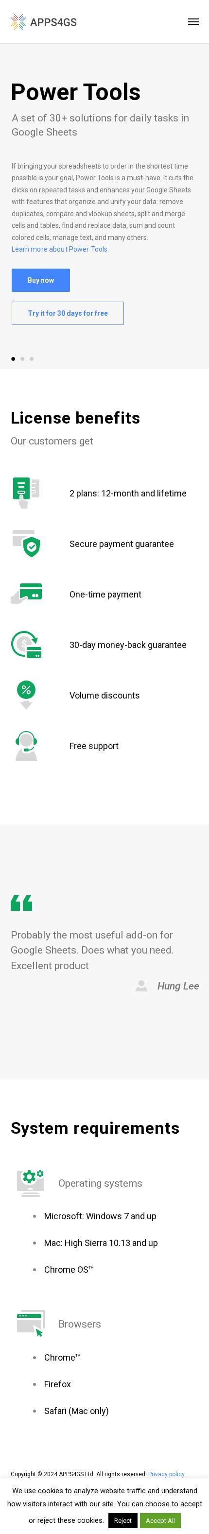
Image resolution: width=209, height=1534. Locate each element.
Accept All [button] (160, 1520)
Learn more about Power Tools (60, 249)
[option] (104, 205)
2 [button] (22, 358)
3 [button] (32, 358)
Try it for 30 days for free (68, 313)
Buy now (41, 280)
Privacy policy (166, 1474)
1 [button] (13, 358)
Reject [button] (123, 1520)
